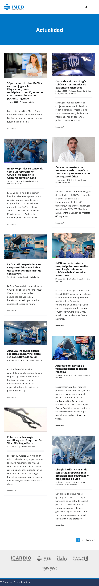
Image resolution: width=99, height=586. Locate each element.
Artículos (23, 102)
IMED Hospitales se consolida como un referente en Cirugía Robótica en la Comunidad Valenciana (25, 173)
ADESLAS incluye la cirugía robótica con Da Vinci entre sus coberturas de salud (24, 354)
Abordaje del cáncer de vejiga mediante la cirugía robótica (71, 369)
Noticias (31, 102)
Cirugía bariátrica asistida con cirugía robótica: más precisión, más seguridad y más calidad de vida (71, 474)
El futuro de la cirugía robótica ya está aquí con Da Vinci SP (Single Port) (24, 440)
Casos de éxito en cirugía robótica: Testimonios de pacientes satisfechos (70, 84)
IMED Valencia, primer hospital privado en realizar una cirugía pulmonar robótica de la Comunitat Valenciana (72, 269)
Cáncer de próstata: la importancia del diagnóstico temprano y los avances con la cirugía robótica (72, 171)
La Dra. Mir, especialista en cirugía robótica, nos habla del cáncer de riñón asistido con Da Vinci (24, 269)
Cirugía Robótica (61, 93)
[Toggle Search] (86, 7)
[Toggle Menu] (93, 7)
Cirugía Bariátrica (83, 91)
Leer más (10, 128)
